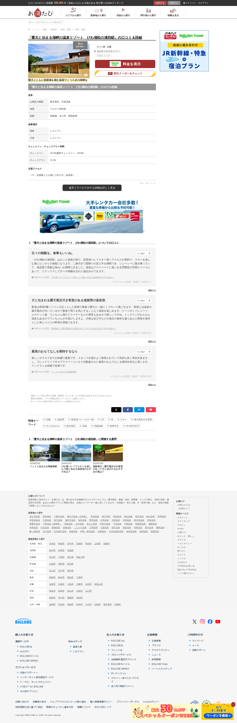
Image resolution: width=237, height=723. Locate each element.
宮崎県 (97, 604)
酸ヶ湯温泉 (35, 531)
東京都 (70, 557)
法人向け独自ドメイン (122, 686)
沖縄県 (117, 604)
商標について (84, 707)
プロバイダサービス (121, 654)
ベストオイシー (184, 543)
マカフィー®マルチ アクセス (125, 679)
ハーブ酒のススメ (185, 573)
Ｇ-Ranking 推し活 (186, 566)
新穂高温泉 (140, 524)
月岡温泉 (116, 520)
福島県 (106, 543)
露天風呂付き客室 (143, 419)
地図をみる (102, 55)
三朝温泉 (93, 527)
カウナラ (181, 555)
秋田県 (88, 543)
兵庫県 (79, 584)
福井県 (70, 570)
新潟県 (70, 564)
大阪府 (70, 584)
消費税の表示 (39, 701)
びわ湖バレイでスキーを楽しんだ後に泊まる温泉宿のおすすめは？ (82, 277)
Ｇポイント (182, 517)
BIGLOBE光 (26, 646)
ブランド (156, 645)
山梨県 (52, 564)
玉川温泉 (47, 531)
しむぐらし (78, 651)
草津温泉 (162, 516)
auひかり (24, 651)
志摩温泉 (102, 531)
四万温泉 (58, 520)
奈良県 (88, 584)
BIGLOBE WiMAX (29, 660)
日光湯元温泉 (60, 531)
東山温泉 (128, 516)
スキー (123, 419)
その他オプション (29, 691)
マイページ (190, 3)
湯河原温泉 (139, 520)
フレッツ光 (116, 650)
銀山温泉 (150, 516)
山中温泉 (79, 524)
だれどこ (181, 525)
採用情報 (156, 659)
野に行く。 (182, 551)
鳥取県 (52, 591)
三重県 (79, 577)
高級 (84, 426)
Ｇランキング (183, 521)
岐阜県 (61, 577)
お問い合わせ (22, 701)
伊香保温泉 (35, 520)
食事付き (114, 426)
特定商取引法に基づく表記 (28, 707)
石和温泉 (127, 520)
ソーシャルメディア (162, 668)
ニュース (156, 654)
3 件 (109, 46)
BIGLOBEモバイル (29, 656)
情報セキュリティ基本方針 (59, 707)
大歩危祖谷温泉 (116, 531)
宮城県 (79, 543)
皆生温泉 (116, 527)
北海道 (52, 543)
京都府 (61, 584)
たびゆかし (182, 562)
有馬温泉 (34, 527)
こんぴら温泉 (80, 527)
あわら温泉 (92, 524)
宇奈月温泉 (105, 524)
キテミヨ (181, 540)
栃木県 (52, 550)
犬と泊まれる (52, 426)
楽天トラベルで (92, 187)
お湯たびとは (183, 505)
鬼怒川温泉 (70, 520)
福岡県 (52, 604)
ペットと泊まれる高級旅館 (63, 372)
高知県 (79, 598)
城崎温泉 (152, 524)
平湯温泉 (128, 524)
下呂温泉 (117, 524)
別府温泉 (138, 527)
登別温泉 (47, 516)
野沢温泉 (93, 520)
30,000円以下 (133, 426)
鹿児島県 (107, 604)
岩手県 (70, 543)
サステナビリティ (161, 650)
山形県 (97, 543)
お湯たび (181, 532)
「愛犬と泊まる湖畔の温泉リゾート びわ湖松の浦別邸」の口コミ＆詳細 (85, 37)
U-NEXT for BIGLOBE (31, 686)
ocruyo (180, 528)
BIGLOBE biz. (118, 640)
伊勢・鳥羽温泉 (87, 531)
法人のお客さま (115, 634)
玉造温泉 (104, 527)
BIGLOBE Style (160, 664)
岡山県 (70, 591)
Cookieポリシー (151, 701)
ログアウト (203, 3)
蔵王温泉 (139, 516)
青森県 (61, 543)
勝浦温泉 (56, 527)
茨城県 (70, 550)
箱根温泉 (73, 531)
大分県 (88, 604)
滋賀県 (60, 419)
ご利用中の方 (195, 634)
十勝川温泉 (59, 516)
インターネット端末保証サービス (37, 677)
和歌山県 (98, 584)
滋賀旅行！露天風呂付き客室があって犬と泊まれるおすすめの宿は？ (83, 328)
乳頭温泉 (95, 516)
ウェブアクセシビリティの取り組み (68, 701)
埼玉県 (52, 557)
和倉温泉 (68, 524)
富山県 (52, 570)
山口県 (88, 591)
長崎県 (70, 604)
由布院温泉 (131, 531)
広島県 (79, 591)
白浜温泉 (45, 527)
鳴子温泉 (106, 516)
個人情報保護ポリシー (101, 701)
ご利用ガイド (183, 508)
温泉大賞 (77, 646)
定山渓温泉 (35, 516)
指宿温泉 (155, 531)
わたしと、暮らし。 (186, 536)
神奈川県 (80, 557)
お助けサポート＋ (29, 672)
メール (195, 645)
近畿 (48, 419)
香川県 (61, 598)
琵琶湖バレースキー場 (82, 419)
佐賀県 (61, 604)
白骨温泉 (104, 520)
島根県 (61, 591)
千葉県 (61, 557)
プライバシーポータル (128, 701)
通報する (152, 290)
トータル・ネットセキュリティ (36, 681)
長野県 (61, 564)
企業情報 (152, 634)
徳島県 (52, 598)
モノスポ (181, 547)
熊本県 (79, 604)
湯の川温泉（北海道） (77, 516)
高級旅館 (98, 426)
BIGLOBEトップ (103, 707)
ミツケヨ (181, 558)
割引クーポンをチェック (128, 73)
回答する (160, 3)
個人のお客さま (24, 634)
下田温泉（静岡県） (52, 524)
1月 (102, 419)
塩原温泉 (82, 520)
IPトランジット (119, 673)
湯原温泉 (127, 527)
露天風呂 (70, 426)
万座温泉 (47, 520)
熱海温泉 (143, 531)
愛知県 (70, 577)
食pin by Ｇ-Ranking (186, 569)
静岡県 (52, 577)
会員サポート (199, 650)
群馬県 (61, 550)
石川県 (61, 570)
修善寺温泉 (35, 524)
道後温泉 (67, 527)
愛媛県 (70, 598)
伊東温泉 (151, 520)
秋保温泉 (117, 516)
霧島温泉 (160, 527)
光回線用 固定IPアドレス (123, 659)
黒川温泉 (149, 527)
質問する (174, 3)
